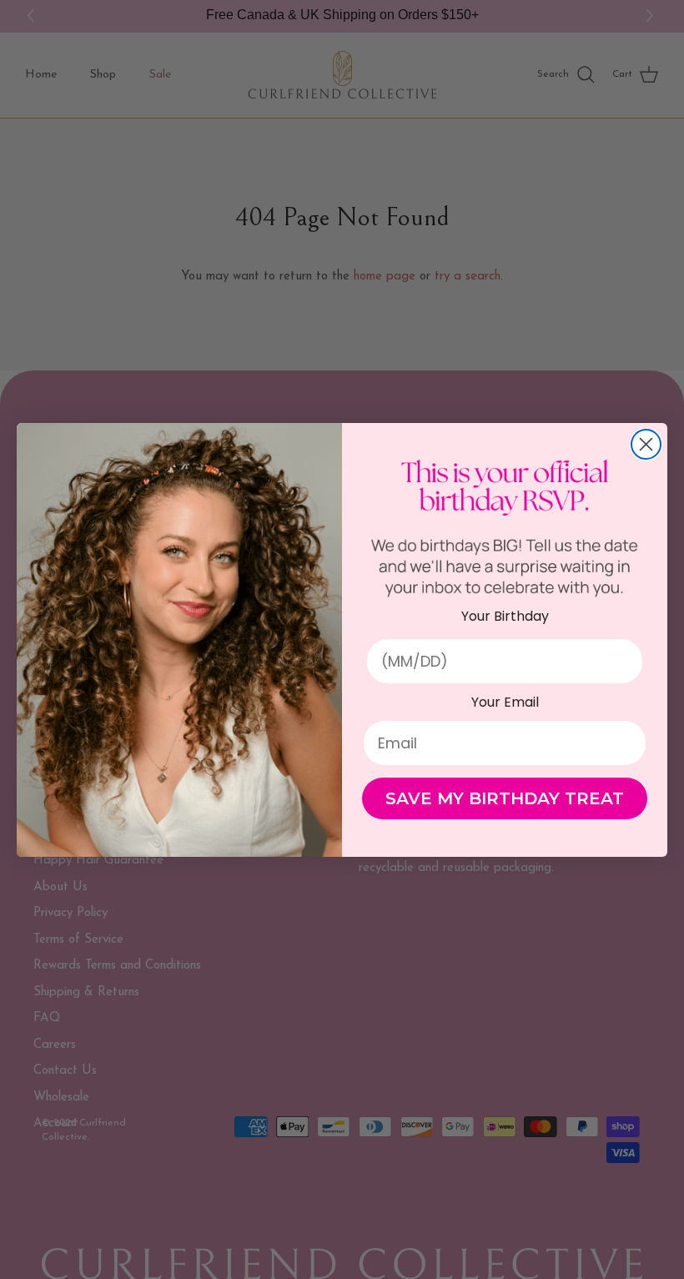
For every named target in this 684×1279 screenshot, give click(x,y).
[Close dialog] (646, 444)
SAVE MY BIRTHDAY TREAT (504, 798)
